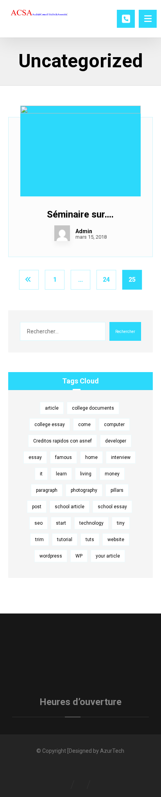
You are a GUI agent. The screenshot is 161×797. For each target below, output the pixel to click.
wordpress (50, 556)
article (52, 408)
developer (115, 441)
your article (108, 556)
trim (39, 539)
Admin (83, 231)
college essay (49, 424)
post (36, 506)
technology (91, 523)
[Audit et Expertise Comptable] (39, 14)
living (85, 474)
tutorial (64, 539)
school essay (112, 506)
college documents (93, 408)
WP (78, 556)
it (41, 474)
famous (63, 457)
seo (38, 523)
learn (61, 474)
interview (121, 457)
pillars (117, 490)
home (91, 457)
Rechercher (125, 331)
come (84, 424)
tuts (90, 539)
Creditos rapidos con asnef (62, 441)
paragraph (46, 490)
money (112, 474)
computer (114, 424)
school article (69, 506)
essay (35, 457)
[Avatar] (62, 233)
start (61, 523)
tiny (121, 523)
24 (106, 279)
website (115, 539)
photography (84, 490)
